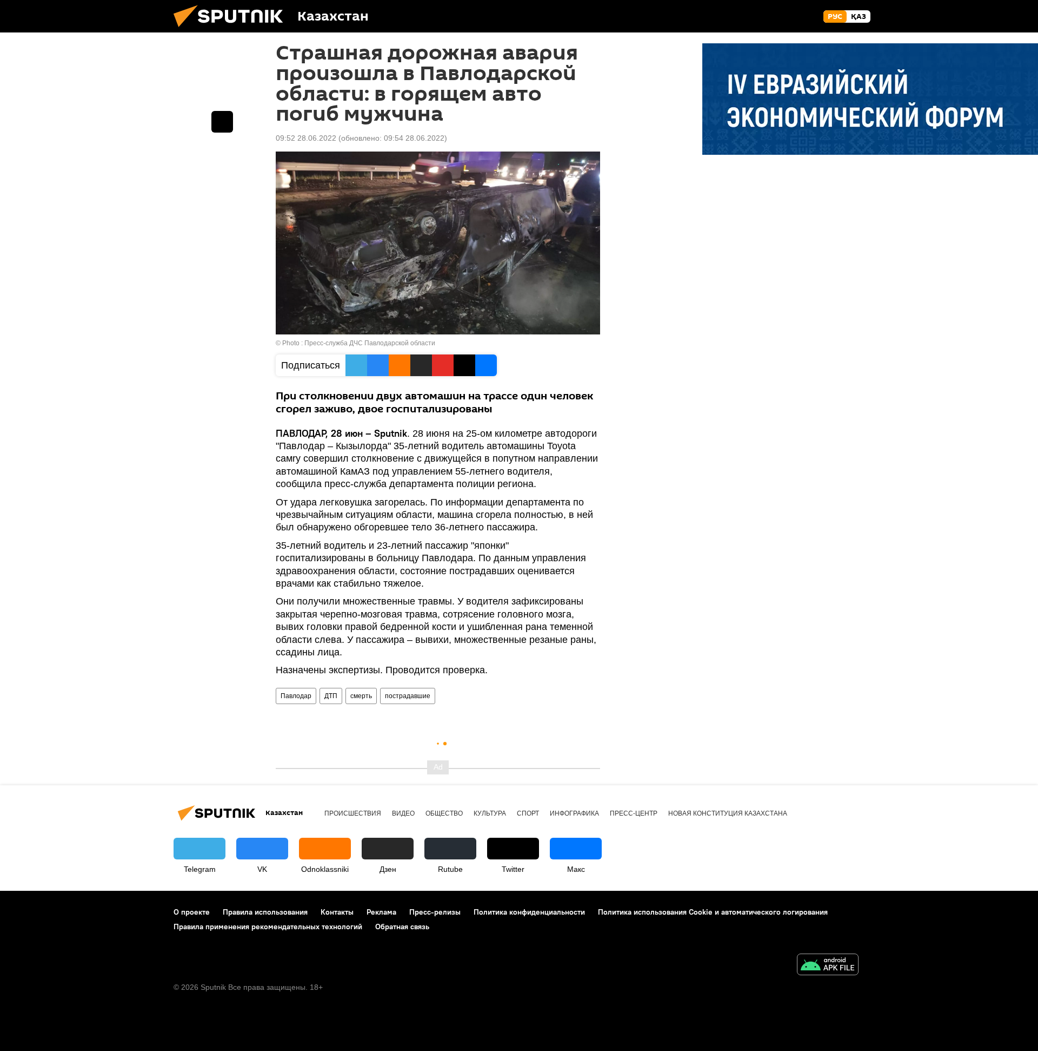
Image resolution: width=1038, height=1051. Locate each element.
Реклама (381, 912)
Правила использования (265, 912)
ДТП (330, 696)
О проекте (192, 912)
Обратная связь (402, 926)
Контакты (337, 912)
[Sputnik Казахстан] (232, 29)
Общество (444, 813)
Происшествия (352, 813)
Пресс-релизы (435, 912)
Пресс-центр (633, 813)
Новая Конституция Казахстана (727, 813)
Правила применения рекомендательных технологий (268, 926)
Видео (403, 813)
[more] (222, 122)
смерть (361, 696)
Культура (490, 813)
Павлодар (296, 696)
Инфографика (574, 813)
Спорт (528, 813)
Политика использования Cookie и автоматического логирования (713, 912)
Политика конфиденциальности (529, 912)
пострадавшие (407, 696)
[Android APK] (827, 966)
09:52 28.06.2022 (306, 138)
